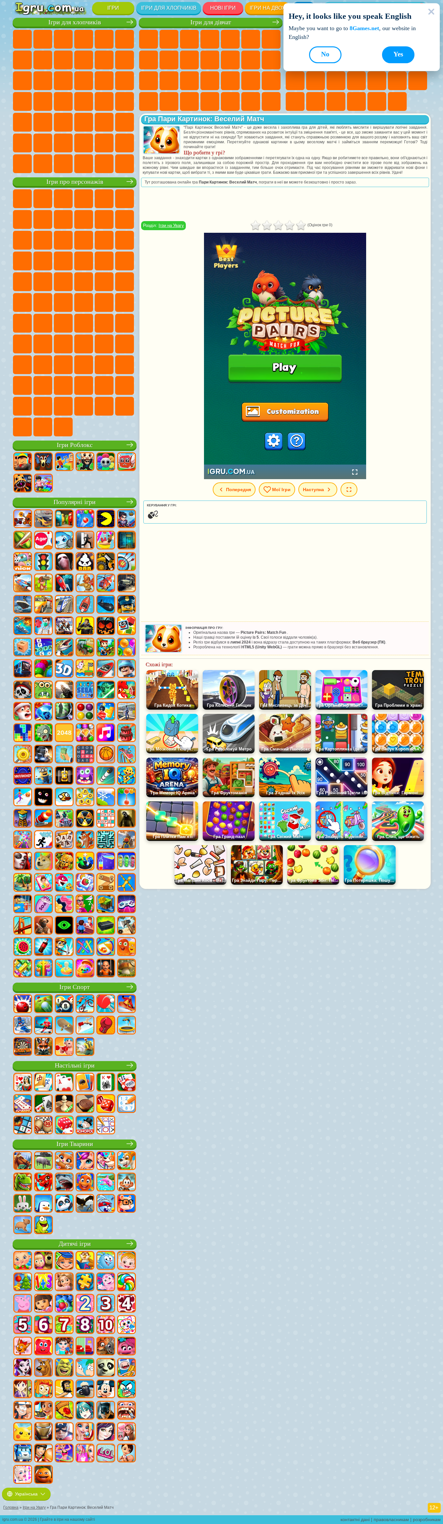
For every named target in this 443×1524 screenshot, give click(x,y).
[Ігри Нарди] (106, 1104)
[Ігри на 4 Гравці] (64, 519)
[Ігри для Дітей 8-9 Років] (85, 1325)
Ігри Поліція (104, 80)
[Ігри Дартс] (23, 1047)
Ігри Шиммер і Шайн (104, 281)
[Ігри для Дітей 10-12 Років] (106, 1325)
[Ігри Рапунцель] (64, 1282)
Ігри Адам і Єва (63, 281)
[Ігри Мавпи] (126, 1183)
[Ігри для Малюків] (23, 1261)
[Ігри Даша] (43, 1304)
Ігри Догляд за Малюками (169, 101)
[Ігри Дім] (126, 1432)
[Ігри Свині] (43, 1161)
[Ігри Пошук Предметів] (64, 712)
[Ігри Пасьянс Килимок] (43, 1104)
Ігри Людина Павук (124, 261)
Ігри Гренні (104, 323)
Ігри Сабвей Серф (22, 240)
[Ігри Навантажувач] (106, 562)
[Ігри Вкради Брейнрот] (85, 462)
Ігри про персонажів (74, 181)
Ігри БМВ (42, 163)
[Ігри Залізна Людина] (43, 1432)
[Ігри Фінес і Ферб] (85, 1368)
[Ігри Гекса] (64, 904)
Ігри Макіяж (250, 80)
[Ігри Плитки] (85, 883)
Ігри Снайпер (63, 80)
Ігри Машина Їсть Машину (63, 101)
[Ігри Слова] (85, 797)
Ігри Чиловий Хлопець (42, 406)
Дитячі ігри (75, 1243)
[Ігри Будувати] (106, 904)
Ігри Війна (104, 143)
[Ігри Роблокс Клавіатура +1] (43, 484)
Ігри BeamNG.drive (83, 163)
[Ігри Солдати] (126, 669)
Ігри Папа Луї (271, 60)
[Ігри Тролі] (126, 1347)
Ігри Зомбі (104, 39)
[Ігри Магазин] (85, 1454)
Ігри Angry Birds (42, 240)
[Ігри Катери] (106, 669)
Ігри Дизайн (189, 101)
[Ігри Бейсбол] (85, 1047)
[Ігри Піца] (64, 1411)
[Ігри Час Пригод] (126, 1368)
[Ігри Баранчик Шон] (85, 1389)
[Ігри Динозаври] (23, 1183)
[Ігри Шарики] (126, 648)
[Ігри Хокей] (43, 1026)
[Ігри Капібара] (23, 1225)
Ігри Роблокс (75, 445)
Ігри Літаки (42, 143)
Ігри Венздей (63, 364)
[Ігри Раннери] (43, 776)
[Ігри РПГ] (126, 519)
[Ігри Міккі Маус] (106, 1389)
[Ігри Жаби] (43, 1225)
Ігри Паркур (22, 143)
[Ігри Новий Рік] (23, 712)
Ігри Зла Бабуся (104, 219)
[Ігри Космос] (64, 583)
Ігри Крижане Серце (189, 60)
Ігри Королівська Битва (124, 39)
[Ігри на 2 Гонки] (23, 583)
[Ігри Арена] (85, 583)
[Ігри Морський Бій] (23, 626)
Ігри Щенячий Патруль (63, 198)
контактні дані (355, 1519)
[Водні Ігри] (64, 969)
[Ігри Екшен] (23, 519)
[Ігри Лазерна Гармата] (43, 690)
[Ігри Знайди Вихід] (126, 541)
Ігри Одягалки (209, 60)
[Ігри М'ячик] (106, 755)
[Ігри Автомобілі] (43, 519)
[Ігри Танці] (64, 1454)
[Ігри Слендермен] (64, 562)
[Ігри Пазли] (85, 1282)
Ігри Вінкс (250, 101)
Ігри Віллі (22, 198)
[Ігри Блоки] (106, 712)
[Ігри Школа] (85, 904)
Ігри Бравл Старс (22, 323)
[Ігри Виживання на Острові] (126, 926)
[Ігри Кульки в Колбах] (126, 862)
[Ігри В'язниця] (106, 969)
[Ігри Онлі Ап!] (126, 840)
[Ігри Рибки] (85, 1183)
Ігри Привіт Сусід (42, 344)
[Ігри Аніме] (85, 1411)
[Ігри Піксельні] (106, 648)
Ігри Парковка (22, 39)
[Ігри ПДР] (43, 562)
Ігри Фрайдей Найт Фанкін (104, 364)
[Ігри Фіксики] (43, 1389)
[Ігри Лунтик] (106, 1282)
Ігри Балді (83, 323)
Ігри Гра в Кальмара (42, 323)
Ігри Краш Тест (63, 163)
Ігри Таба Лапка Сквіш (271, 101)
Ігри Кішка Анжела (169, 60)
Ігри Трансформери (83, 385)
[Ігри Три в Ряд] (43, 712)
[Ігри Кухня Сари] (23, 1389)
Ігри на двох (267, 8)
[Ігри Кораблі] (23, 605)
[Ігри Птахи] (85, 1204)
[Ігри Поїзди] (64, 605)
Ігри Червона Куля (42, 219)
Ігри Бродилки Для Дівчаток (271, 39)
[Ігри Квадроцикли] (64, 819)
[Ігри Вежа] (23, 819)
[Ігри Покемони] (23, 1432)
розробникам (427, 1519)
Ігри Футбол (42, 39)
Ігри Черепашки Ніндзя (83, 281)
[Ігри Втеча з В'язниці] (23, 904)
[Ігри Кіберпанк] (85, 626)
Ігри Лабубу (22, 427)
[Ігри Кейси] (106, 926)
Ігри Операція (230, 80)
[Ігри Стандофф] (43, 926)
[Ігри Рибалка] (64, 648)
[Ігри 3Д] (64, 669)
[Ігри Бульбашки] (64, 1304)
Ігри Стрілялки (83, 122)
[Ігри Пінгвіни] (43, 1204)
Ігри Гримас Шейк (22, 385)
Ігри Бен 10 (42, 281)
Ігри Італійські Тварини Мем (124, 406)
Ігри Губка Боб (42, 198)
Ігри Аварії (63, 60)
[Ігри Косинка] (85, 1083)
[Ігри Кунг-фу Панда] (106, 1368)
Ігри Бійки (22, 80)
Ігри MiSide (63, 406)
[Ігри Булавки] (106, 947)
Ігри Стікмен (104, 60)
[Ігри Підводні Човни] (106, 605)
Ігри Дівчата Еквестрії (169, 39)
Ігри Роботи (83, 80)
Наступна (313, 489)
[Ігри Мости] (23, 926)
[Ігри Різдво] (23, 1282)
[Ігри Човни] (85, 605)
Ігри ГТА (83, 101)
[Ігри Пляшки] (43, 947)
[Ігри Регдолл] (126, 883)
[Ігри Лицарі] (64, 862)
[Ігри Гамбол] (126, 1389)
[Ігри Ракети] (106, 776)
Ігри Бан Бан (83, 364)
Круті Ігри (356, 101)
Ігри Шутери (42, 122)
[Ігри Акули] (64, 1183)
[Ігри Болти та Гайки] (106, 883)
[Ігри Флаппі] (64, 797)
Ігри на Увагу (171, 225)
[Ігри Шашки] (85, 1104)
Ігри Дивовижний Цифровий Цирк (63, 385)
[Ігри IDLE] (64, 947)
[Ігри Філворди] (85, 755)
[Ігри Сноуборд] (126, 1004)
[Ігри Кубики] (126, 626)
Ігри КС (22, 163)
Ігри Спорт (74, 987)
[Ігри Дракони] (43, 1183)
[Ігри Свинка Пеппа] (23, 1304)
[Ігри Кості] (64, 1126)
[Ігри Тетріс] (23, 733)
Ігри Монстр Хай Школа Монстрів (250, 39)
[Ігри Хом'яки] (126, 1204)
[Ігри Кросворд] (43, 648)
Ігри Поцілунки (250, 60)
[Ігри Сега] (85, 690)
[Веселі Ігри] (43, 1475)
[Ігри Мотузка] (85, 947)
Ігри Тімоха (22, 406)
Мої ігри (281, 489)
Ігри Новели (169, 80)
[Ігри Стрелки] (43, 969)
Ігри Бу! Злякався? (83, 406)
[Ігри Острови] (23, 883)
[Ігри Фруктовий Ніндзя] (23, 541)
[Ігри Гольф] (43, 1004)
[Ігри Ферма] (126, 690)
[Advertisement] (285, 204)
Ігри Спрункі (104, 385)
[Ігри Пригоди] (43, 583)
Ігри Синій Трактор (63, 302)
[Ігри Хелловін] (106, 626)
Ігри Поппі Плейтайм (42, 427)
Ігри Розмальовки (148, 60)
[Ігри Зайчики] (23, 1204)
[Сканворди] (106, 819)
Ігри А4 (63, 323)
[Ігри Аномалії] (64, 926)
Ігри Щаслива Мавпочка (124, 281)
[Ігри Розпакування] (85, 969)
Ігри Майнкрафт (22, 60)
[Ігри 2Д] (85, 669)
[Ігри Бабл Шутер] (126, 797)
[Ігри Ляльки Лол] (106, 1454)
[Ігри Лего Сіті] (126, 605)
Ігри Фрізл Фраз (22, 281)
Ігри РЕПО (104, 406)
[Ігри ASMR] (43, 904)
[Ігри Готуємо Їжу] (43, 1411)
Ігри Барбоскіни (63, 261)
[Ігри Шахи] (64, 1104)
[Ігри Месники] (64, 1432)
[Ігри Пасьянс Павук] (106, 1083)
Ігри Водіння (83, 143)
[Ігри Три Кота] (23, 1347)
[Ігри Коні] (23, 1161)
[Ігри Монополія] (85, 1126)
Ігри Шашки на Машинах (124, 163)
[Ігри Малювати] (126, 1325)
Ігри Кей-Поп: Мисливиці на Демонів (63, 427)
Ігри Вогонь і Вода (189, 39)
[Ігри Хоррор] (43, 797)
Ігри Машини (42, 60)
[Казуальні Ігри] (23, 840)
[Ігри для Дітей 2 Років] (85, 1304)
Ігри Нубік (22, 344)
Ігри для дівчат (210, 22)
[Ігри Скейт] (64, 1026)
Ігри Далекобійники (124, 143)
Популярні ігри (75, 502)
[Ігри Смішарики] (106, 1261)
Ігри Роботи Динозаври (124, 80)
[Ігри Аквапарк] (106, 541)
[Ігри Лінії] (85, 712)
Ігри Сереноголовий (104, 302)
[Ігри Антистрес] (126, 776)
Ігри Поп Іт (336, 80)
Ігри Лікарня (189, 80)
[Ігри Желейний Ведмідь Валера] (43, 1347)
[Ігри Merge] (85, 862)
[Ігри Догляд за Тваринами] (106, 1161)
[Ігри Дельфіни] (106, 1183)
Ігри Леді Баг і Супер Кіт (83, 219)
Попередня (238, 489)
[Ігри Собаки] (126, 1161)
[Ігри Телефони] (43, 883)
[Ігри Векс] (43, 840)
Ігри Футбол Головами (63, 143)
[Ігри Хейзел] (126, 1261)
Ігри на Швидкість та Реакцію (397, 80)
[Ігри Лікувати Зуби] (126, 1411)
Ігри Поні (148, 39)
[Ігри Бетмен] (106, 1411)
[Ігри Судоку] (126, 1104)
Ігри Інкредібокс (124, 385)
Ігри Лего (124, 219)
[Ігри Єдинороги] (85, 1161)
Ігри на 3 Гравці (336, 101)
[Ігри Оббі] (64, 462)
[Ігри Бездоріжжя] (126, 583)
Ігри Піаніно (230, 101)
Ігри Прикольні (356, 80)
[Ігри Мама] (126, 1454)
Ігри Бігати (63, 122)
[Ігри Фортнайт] (64, 626)
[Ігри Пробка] (23, 969)
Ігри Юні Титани (42, 302)
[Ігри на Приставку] (126, 904)
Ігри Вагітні (148, 80)
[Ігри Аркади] (106, 519)
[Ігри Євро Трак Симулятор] (43, 755)
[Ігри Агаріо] (43, 541)
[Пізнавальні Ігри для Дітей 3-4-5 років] (85, 1261)
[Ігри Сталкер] (85, 819)
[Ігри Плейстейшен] (85, 840)
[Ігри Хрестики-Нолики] (106, 1126)
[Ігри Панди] (64, 1204)
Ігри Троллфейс (63, 219)
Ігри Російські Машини (104, 101)
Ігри (113, 8)
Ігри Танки (83, 39)
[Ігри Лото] (43, 1126)
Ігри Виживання (22, 101)
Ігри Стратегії (63, 39)
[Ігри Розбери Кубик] (23, 648)
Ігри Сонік (42, 261)
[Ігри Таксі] (43, 605)
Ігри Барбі (209, 39)
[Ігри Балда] (64, 840)
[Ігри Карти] (64, 1083)
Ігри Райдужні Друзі (83, 344)
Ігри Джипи (124, 122)
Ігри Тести (230, 39)
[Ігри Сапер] (23, 1126)
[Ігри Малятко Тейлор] (64, 1347)
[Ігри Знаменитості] (23, 1475)
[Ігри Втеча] (85, 541)
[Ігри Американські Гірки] (126, 755)
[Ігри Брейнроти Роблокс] (126, 462)
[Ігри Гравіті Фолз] (23, 1411)
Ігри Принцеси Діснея (271, 80)
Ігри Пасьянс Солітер (295, 80)
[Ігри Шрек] (64, 1368)
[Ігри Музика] (106, 733)
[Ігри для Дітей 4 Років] (126, 1304)
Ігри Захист (397, 101)
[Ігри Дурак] (23, 1083)
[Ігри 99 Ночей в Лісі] (43, 462)
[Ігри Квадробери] (43, 1047)
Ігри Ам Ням (63, 240)
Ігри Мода (148, 101)
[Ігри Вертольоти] (106, 583)
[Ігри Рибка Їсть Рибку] (64, 883)
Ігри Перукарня (230, 60)
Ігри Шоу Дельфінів (83, 240)
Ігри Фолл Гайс (83, 302)
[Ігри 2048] (64, 733)
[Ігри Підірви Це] (64, 541)
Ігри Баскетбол (376, 101)
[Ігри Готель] (85, 926)
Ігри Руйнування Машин (104, 163)
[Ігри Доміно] (23, 1104)
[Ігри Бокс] (106, 1026)
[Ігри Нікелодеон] (23, 562)
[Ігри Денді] (64, 776)
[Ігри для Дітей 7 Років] (64, 1325)
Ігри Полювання (104, 122)
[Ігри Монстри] (85, 776)
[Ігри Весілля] (85, 1432)
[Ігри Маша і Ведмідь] (43, 1261)
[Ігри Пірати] (23, 690)
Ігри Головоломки (315, 101)
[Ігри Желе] (126, 947)
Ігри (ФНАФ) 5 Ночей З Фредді (124, 198)
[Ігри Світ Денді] (106, 462)
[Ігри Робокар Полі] (23, 1454)
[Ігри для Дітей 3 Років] (106, 1304)
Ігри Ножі (315, 80)
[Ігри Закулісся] (126, 819)
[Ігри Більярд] (64, 1004)
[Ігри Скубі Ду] (43, 1368)
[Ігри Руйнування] (23, 755)
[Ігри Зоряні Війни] (106, 690)
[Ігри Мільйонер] (23, 776)
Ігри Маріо (104, 261)
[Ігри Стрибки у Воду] (85, 1026)
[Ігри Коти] (64, 1161)
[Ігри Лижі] (23, 1026)
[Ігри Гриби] (126, 969)
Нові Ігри (223, 8)
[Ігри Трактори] (85, 648)
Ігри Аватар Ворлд (124, 344)
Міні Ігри (376, 80)
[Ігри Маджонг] (43, 1083)
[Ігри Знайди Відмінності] (85, 1347)
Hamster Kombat (42, 385)
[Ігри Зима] (106, 797)
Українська (26, 1493)
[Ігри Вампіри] (23, 862)
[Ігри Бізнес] (64, 755)
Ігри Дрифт (124, 101)
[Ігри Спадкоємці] (106, 1432)
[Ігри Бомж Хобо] (64, 1389)
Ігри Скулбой (63, 344)
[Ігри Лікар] (43, 626)
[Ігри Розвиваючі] (64, 1261)
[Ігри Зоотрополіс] (106, 1347)
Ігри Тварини (74, 1143)
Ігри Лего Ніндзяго (104, 198)
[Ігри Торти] (126, 733)
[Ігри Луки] (126, 562)
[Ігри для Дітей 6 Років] (43, 1325)
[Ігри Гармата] (43, 819)
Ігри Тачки (124, 240)
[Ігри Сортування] (106, 862)
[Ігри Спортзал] (64, 1047)
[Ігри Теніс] (106, 1004)
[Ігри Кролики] (106, 1204)
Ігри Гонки (42, 80)
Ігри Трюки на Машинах (417, 80)
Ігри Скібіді (124, 364)
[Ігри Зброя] (64, 690)
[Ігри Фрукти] (23, 947)
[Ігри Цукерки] (126, 1282)
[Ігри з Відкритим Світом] (126, 712)
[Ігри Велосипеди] (85, 1004)
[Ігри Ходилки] (23, 797)
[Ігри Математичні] (43, 1282)
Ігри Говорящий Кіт (83, 198)
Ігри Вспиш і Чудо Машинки (22, 261)
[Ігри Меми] (43, 862)
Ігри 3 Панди (104, 240)
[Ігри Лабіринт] (106, 840)
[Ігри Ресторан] (43, 1454)
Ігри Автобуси (22, 122)
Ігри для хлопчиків (169, 8)
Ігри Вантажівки (124, 60)
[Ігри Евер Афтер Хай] (23, 1368)
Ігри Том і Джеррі (22, 302)
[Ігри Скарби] (85, 733)
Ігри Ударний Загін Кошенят (83, 261)
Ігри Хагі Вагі (124, 323)
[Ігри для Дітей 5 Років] (23, 1325)
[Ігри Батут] (126, 1026)
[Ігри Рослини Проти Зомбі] (43, 733)
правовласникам (391, 1519)
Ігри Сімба (22, 364)
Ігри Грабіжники (42, 101)
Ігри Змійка (295, 101)
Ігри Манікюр (209, 80)
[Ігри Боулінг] (23, 1004)
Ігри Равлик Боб (22, 219)
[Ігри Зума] (43, 669)
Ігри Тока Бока (104, 344)
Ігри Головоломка (42, 364)
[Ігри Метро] (23, 669)
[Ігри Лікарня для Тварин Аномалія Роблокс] (23, 484)
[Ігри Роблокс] (23, 462)
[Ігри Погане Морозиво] (85, 562)
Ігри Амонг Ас (124, 302)
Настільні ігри (75, 1065)
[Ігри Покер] (126, 1083)
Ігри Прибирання (209, 101)
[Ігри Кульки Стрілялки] (85, 519)
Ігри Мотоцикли (83, 60)
